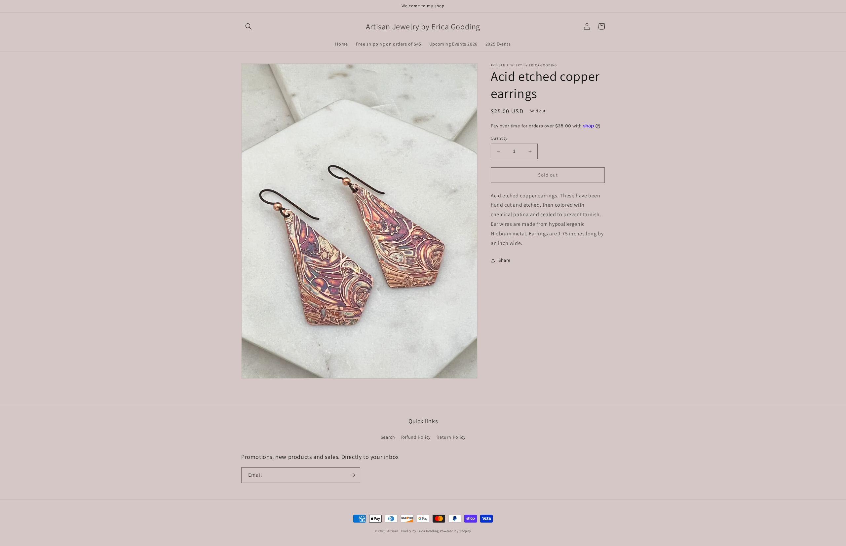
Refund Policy (416, 437)
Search (388, 437)
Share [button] (504, 260)
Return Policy (451, 437)
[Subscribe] (352, 475)
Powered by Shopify (456, 531)
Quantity (499, 138)
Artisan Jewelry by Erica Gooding (413, 531)
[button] (248, 26)
